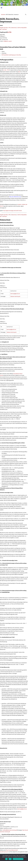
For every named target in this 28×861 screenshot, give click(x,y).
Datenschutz (14, 27)
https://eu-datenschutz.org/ (15, 196)
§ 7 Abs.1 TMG (6, 70)
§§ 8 (19, 71)
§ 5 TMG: (10, 32)
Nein (10, 859)
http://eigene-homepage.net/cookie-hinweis (12, 210)
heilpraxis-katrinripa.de (15, 296)
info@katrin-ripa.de (7, 41)
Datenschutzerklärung (18, 859)
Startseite (3, 14)
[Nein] (26, 857)
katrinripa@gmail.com (15, 293)
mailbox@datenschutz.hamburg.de (9, 830)
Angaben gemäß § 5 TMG (5, 27)
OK (6, 859)
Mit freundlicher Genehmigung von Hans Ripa (11, 54)
